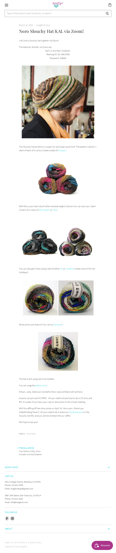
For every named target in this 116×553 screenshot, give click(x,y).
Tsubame (70, 268)
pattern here (41, 385)
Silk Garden (44, 210)
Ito (61, 268)
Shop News (31, 433)
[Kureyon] (58, 200)
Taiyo (55, 210)
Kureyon (62, 150)
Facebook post (76, 412)
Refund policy (36, 542)
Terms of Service (20, 542)
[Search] (107, 13)
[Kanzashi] (58, 372)
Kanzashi (58, 324)
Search (7, 542)
